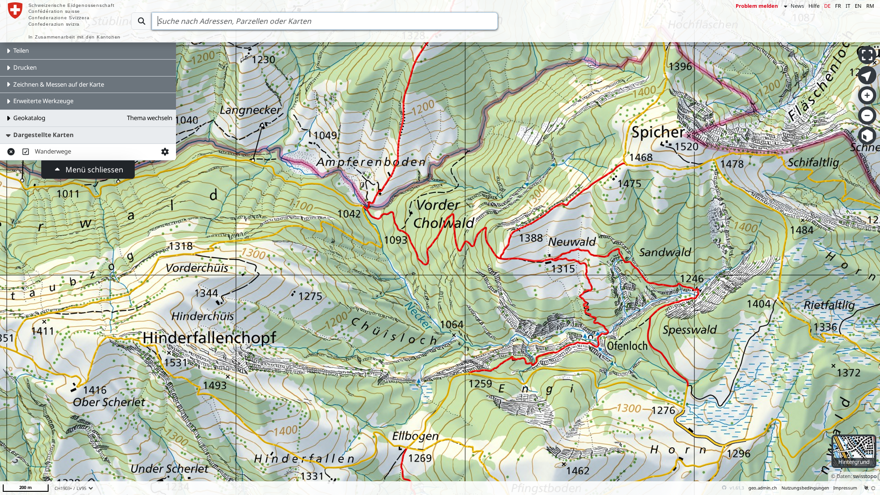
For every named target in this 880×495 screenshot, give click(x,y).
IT (848, 5)
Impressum (845, 488)
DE (827, 5)
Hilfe (814, 5)
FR (838, 5)
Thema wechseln (149, 118)
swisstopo (865, 476)
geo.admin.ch (762, 488)
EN (858, 5)
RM (870, 5)
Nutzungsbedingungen (805, 488)
